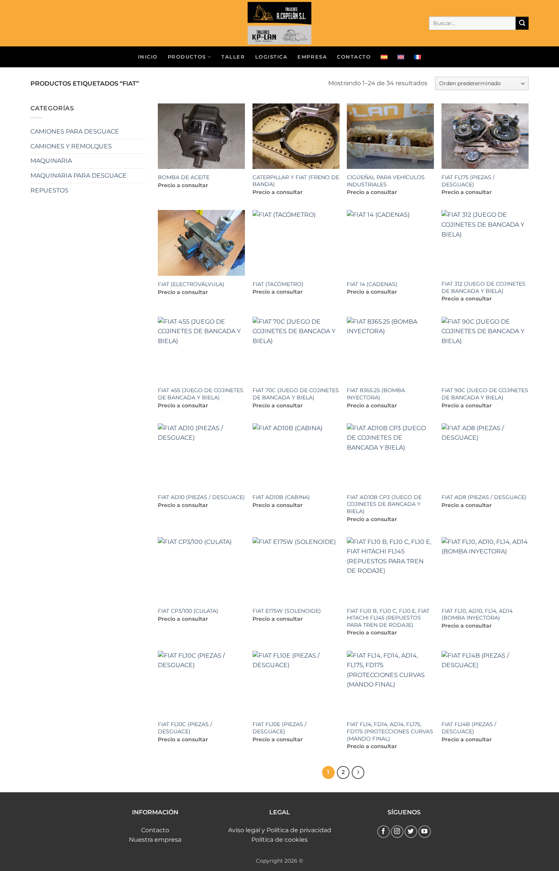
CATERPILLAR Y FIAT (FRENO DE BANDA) (296, 181)
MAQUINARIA (51, 160)
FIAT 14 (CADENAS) (372, 284)
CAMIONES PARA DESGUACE (74, 131)
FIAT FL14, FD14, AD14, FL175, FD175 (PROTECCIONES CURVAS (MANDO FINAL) (390, 731)
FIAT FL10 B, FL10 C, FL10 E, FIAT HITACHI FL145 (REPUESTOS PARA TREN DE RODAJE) (388, 617)
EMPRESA (312, 57)
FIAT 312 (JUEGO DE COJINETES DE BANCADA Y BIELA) (483, 287)
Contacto (155, 830)
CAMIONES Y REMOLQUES (71, 146)
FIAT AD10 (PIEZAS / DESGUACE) (201, 497)
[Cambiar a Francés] (417, 57)
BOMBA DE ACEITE (184, 177)
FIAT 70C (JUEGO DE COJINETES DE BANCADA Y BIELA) (296, 394)
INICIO (148, 57)
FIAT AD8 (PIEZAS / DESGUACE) (484, 497)
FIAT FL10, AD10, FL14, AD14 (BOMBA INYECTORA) (477, 614)
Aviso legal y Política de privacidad (279, 830)
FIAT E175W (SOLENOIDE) (287, 610)
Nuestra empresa (155, 839)
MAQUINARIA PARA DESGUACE (78, 175)
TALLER (233, 57)
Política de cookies (279, 839)
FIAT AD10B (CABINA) (281, 497)
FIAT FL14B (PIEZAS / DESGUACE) (468, 728)
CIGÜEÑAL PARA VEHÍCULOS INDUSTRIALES (386, 181)
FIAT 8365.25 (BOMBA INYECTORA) (376, 394)
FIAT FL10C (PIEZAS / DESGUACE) (185, 728)
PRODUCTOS (187, 57)
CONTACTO (354, 57)
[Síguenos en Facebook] (383, 831)
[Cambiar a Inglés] (400, 57)
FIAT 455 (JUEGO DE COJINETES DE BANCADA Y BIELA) (200, 394)
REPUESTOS (49, 190)
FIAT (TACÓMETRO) (278, 284)
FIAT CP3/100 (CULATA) (188, 610)
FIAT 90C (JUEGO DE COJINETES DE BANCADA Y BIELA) (484, 394)
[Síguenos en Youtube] (424, 831)
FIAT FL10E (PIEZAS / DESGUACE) (279, 728)
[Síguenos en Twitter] (411, 831)
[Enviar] (522, 23)
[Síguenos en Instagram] (397, 831)
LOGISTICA (271, 57)
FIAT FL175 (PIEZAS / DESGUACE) (468, 181)
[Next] (358, 772)
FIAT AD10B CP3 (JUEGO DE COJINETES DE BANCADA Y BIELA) (384, 504)
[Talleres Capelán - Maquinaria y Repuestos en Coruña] (279, 23)
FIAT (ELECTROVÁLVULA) (191, 284)
